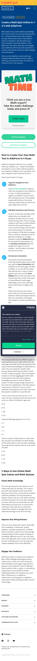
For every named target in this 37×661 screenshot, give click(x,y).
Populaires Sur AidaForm (10, 617)
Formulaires (6, 595)
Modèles (4, 600)
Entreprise (5, 606)
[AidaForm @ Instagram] (8, 640)
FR (29, 8)
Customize (17, 351)
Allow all (18, 345)
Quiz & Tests (20, 17)
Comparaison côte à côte (10, 622)
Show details (26, 339)
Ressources (5, 611)
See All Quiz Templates (18, 145)
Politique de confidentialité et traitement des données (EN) (16, 647)
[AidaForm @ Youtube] (14, 640)
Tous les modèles (8, 17)
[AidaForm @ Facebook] (2, 640)
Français (7, 634)
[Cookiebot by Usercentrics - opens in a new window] (26, 307)
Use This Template (18, 137)
